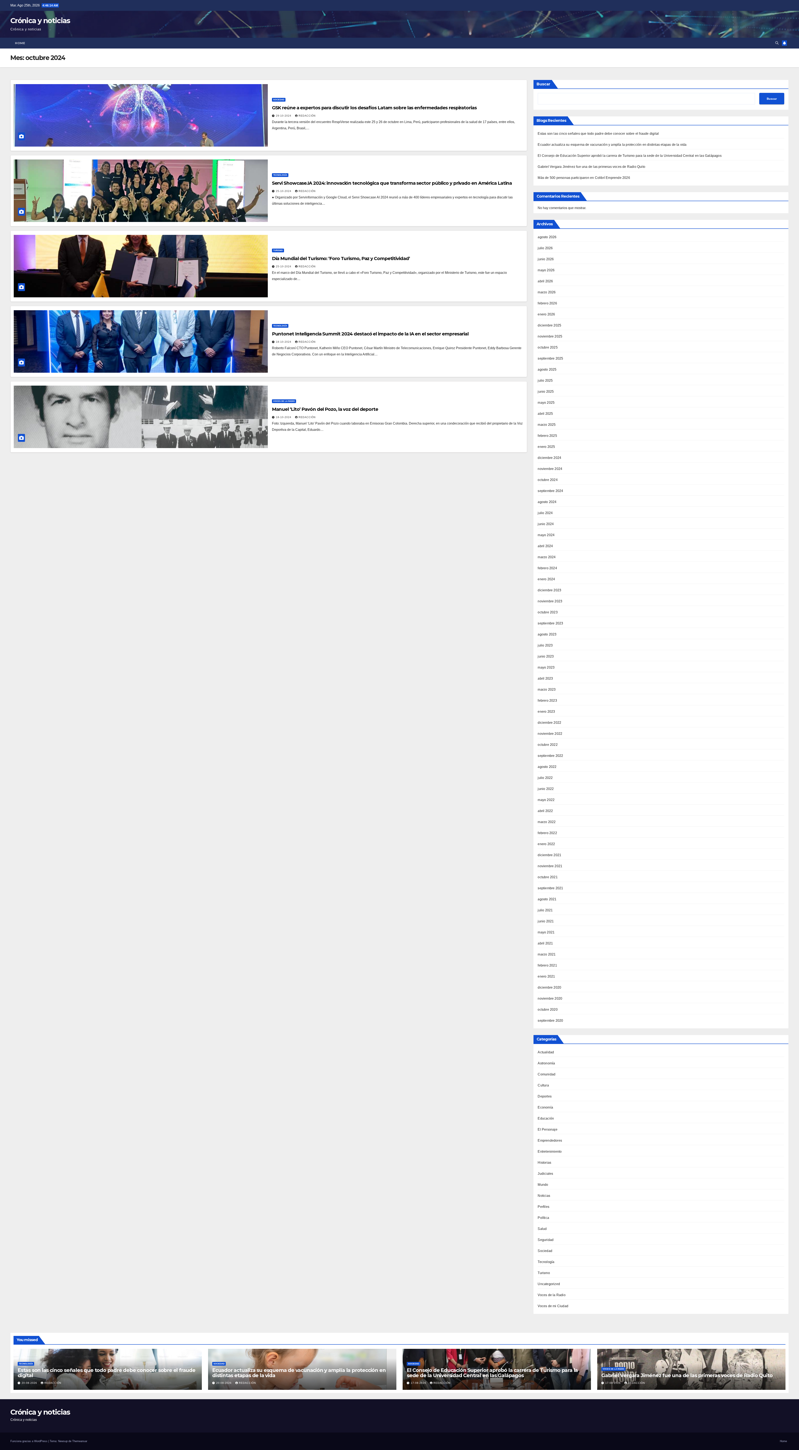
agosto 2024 (547, 502)
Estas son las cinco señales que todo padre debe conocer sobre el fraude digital (598, 133)
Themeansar (79, 1441)
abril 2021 (545, 943)
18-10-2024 (284, 341)
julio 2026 (545, 248)
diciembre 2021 (549, 855)
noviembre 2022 (550, 733)
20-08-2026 (30, 1382)
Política (543, 1218)
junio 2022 (546, 789)
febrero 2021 (547, 965)
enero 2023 (546, 711)
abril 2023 (545, 678)
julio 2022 (545, 778)
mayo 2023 (546, 667)
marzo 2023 (547, 689)
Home (20, 43)
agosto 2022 (547, 767)
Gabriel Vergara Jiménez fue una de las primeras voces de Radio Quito (591, 166)
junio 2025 (546, 391)
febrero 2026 (547, 303)
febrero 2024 (547, 568)
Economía (545, 1107)
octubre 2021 (547, 877)
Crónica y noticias (40, 20)
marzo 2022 (547, 822)
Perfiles (543, 1206)
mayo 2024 (546, 535)
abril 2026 (545, 281)
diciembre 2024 (549, 458)
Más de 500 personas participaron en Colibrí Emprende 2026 (584, 177)
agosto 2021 (547, 899)
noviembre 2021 (550, 866)
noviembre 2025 (550, 336)
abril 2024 (545, 546)
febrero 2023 (547, 700)
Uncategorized (549, 1284)
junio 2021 (546, 921)
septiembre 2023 (550, 623)
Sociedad (278, 99)
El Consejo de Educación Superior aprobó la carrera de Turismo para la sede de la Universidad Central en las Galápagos (629, 155)
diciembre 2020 (549, 987)
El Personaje (547, 1129)
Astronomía (546, 1063)
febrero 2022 (547, 833)
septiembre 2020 (550, 1020)
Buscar (543, 84)
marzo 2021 (547, 954)
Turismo (278, 250)
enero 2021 (546, 976)
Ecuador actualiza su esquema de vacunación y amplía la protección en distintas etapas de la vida (612, 144)
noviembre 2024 (550, 469)
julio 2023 (545, 645)
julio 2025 (545, 380)
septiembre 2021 (550, 888)
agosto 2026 (547, 237)
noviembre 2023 (550, 601)
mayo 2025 (546, 402)
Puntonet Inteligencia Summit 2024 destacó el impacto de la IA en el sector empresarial (370, 334)
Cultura (543, 1085)
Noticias (544, 1195)
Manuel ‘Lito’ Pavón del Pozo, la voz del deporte (325, 409)
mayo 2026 (546, 270)
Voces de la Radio (284, 401)
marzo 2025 (547, 424)
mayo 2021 (546, 932)
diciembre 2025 (549, 325)
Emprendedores (550, 1140)
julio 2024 (545, 513)
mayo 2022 (546, 800)
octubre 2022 (547, 744)
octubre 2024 (547, 480)
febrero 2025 (547, 435)
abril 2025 (545, 413)
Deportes (545, 1096)
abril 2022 (545, 811)
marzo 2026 (547, 292)
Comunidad (546, 1074)
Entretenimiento (550, 1151)
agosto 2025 (547, 369)
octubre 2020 (547, 1009)
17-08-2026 (419, 1382)
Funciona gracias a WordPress (29, 1441)
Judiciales (545, 1173)
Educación (546, 1118)
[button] (777, 43)
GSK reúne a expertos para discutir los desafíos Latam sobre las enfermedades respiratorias (374, 108)
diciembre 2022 (549, 722)
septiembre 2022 (550, 755)
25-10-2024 (284, 191)
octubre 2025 (547, 347)
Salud (542, 1229)
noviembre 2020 (550, 998)
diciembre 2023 (549, 590)
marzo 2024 (547, 557)
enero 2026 (546, 314)
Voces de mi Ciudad (553, 1306)
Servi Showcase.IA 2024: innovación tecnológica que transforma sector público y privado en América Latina (392, 183)
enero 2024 (546, 579)
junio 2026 (546, 259)
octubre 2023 (547, 612)
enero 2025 (546, 446)
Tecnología (280, 175)
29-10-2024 (284, 115)
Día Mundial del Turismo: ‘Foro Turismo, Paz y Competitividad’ (341, 258)
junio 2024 (546, 524)
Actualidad (546, 1052)
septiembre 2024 (550, 491)
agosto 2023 (547, 634)
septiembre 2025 (550, 358)
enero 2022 (546, 844)
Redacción (307, 115)
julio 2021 (545, 910)
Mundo (543, 1184)
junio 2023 (546, 656)
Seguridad (545, 1240)
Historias (544, 1162)
